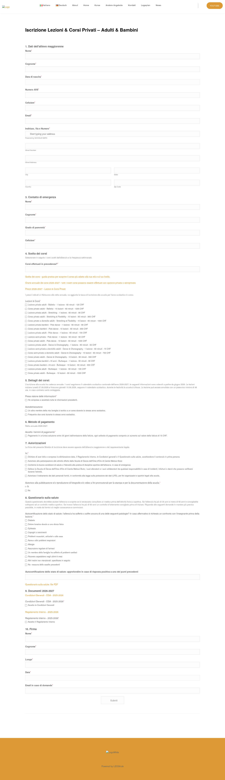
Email (28, 115)
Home (86, 5)
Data (28, 672)
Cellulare (30, 102)
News (158, 5)
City (26, 174)
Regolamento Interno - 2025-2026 (41, 611)
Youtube (214, 5)
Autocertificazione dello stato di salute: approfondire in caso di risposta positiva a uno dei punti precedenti (81, 571)
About (75, 5)
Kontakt (132, 5)
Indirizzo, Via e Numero (37, 128)
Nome (28, 50)
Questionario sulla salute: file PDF (41, 584)
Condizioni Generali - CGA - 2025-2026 (44, 595)
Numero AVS (32, 89)
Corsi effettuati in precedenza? (41, 263)
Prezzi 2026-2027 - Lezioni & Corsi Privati (45, 288)
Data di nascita (33, 76)
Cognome (30, 63)
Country (28, 186)
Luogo (29, 659)
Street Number (30, 150)
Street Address (30, 162)
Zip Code (117, 186)
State (116, 174)
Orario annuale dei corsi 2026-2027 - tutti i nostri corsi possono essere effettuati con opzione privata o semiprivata (80, 282)
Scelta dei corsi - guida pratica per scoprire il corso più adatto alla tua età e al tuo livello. (67, 276)
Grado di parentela (35, 227)
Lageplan (145, 5)
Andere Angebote (114, 5)
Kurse (97, 5)
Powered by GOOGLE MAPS (36, 138)
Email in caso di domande (39, 685)
